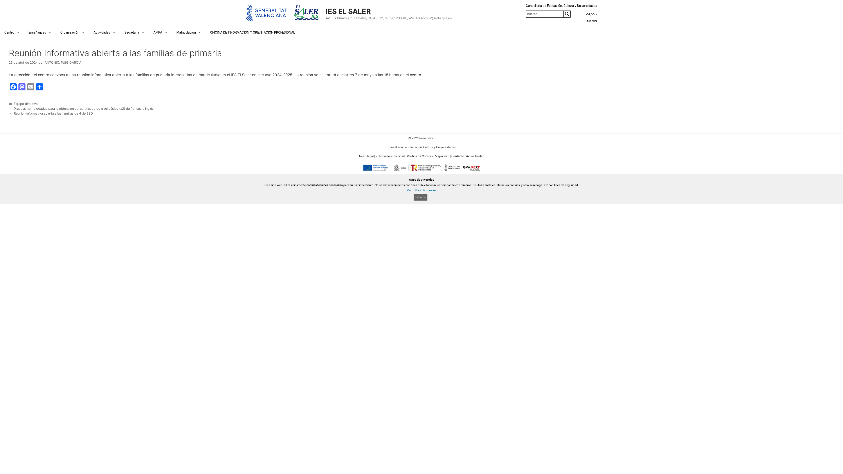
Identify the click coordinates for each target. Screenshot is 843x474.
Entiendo (420, 197)
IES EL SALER (348, 11)
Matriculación (186, 32)
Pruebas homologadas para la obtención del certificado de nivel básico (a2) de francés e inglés (84, 108)
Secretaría (131, 32)
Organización (69, 32)
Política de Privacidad (390, 156)
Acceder (591, 21)
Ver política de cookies (421, 190)
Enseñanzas (37, 32)
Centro (9, 32)
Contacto (457, 156)
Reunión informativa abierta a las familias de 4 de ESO (53, 113)
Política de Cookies (420, 156)
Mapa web (442, 156)
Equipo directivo (26, 104)
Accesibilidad (475, 156)
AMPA (157, 32)
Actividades (102, 32)
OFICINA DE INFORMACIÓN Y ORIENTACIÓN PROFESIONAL (252, 32)
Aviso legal (366, 156)
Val (588, 14)
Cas (594, 14)
